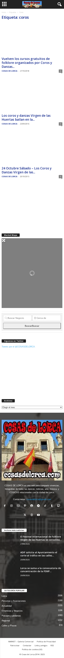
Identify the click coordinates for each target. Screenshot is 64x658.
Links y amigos (41, 645)
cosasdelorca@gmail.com (38, 499)
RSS (52, 645)
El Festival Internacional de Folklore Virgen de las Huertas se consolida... (41, 538)
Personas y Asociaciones (14, 601)
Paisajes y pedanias (11, 615)
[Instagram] (12, 506)
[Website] (32, 515)
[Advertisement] (26, 205)
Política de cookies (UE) (32, 649)
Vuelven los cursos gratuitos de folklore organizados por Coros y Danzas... (27, 63)
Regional (6, 620)
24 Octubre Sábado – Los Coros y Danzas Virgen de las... (27, 170)
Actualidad (7, 606)
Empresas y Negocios (12, 611)
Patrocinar (15, 645)
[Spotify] (32, 506)
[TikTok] (46, 506)
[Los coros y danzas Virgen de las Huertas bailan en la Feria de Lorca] (32, 96)
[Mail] (19, 506)
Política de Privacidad (46, 641)
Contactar (27, 645)
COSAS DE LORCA (9, 71)
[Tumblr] (52, 506)
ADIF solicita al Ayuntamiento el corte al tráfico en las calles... (38, 554)
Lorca (4, 596)
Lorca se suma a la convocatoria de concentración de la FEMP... (40, 570)
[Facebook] (5, 506)
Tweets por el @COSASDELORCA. (18, 346)
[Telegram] (39, 506)
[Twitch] (59, 506)
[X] (25, 515)
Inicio (4, 12)
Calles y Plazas (9, 625)
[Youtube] (39, 515)
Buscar (32, 326)
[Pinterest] (25, 506)
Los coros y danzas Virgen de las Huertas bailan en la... (26, 117)
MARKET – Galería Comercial (20, 641)
